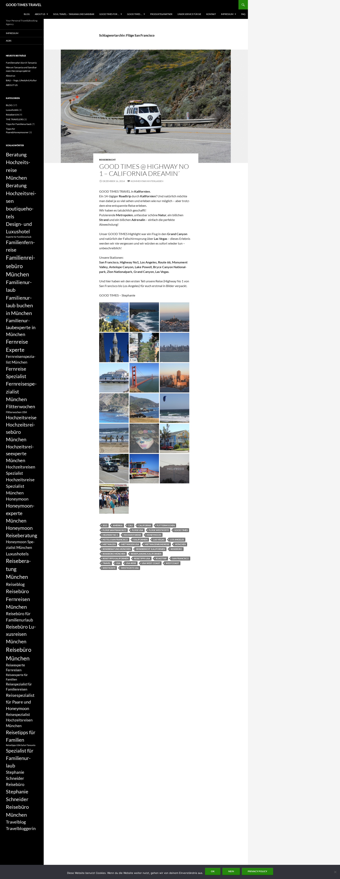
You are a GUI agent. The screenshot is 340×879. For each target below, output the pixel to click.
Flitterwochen (166, 525)
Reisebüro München (114, 553)
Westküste (109, 568)
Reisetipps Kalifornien (115, 558)
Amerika (118, 525)
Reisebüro (176, 549)
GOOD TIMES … (134, 14)
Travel (107, 563)
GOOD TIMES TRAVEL (23, 5)
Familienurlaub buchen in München (19, 305)
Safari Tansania (28, 745)
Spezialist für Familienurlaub (19, 758)
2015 (105, 525)
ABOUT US (40, 14)
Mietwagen (109, 544)
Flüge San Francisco (114, 530)
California (144, 525)
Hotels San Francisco (115, 539)
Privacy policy (257, 871)
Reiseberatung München (117, 549)
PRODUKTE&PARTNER (161, 14)
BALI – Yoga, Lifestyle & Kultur (21, 80)
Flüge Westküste (159, 530)
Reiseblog (15, 584)
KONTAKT (211, 14)
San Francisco (180, 558)
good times (181, 530)
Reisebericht (107, 159)
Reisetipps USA (142, 558)
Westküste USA (130, 568)
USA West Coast (151, 563)
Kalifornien (140, 539)
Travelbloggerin (21, 828)
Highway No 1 (110, 535)
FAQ (243, 14)
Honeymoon (154, 535)
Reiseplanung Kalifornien (146, 553)
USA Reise (131, 563)
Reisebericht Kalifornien (150, 549)
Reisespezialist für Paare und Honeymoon (20, 701)
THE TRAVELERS (14, 119)
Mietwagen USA (130, 544)
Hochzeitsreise (132, 535)
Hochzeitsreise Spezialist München (20, 486)
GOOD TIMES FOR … (109, 14)
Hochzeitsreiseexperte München (20, 453)
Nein (231, 871)
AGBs (8, 40)
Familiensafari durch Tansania (21, 62)
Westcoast (172, 563)
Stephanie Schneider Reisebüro (15, 778)
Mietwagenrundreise (157, 544)
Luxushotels (12, 109)
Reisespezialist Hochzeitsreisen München (19, 720)
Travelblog (16, 822)
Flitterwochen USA (16, 412)
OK (212, 871)
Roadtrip (161, 558)
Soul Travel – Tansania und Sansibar (73, 14)
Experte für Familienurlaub (18, 236)
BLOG (27, 14)
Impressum (227, 14)
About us (10, 75)
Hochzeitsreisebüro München (20, 432)
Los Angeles (177, 539)
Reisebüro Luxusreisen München (21, 634)
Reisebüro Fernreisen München (18, 599)
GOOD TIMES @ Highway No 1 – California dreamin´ (144, 169)
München (180, 544)
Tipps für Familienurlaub (18, 124)
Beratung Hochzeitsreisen (21, 193)
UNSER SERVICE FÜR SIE (189, 14)
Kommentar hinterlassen (147, 181)
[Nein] (335, 872)
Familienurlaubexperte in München (20, 327)
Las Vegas (158, 539)
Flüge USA (137, 530)
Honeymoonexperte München (20, 513)
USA (118, 563)
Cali (130, 525)
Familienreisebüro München (20, 266)
